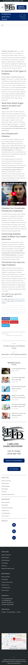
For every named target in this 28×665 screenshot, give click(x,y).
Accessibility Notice (16, 663)
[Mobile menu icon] (2, 7)
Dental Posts (12, 332)
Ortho (3, 333)
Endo (17, 332)
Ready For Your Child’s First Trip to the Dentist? (19, 396)
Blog (8, 332)
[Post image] (6, 371)
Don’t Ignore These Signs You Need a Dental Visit (19, 405)
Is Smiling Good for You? (19, 368)
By (9, 335)
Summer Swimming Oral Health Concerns (19, 387)
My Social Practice (11, 661)
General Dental (21, 332)
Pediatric (6, 333)
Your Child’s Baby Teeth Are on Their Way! (18, 378)
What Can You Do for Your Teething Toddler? (19, 414)
